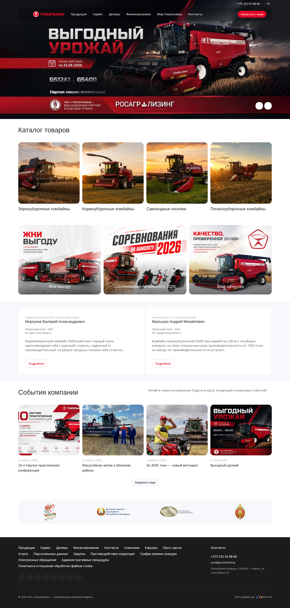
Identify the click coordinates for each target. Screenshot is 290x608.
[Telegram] (46, 577)
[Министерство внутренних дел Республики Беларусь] (240, 512)
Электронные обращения (37, 560)
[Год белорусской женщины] (50, 512)
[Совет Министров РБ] (176, 512)
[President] (113, 512)
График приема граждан (158, 554)
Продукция (26, 548)
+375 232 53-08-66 (248, 4)
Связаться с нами (252, 14)
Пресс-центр (172, 548)
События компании (48, 392)
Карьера (151, 548)
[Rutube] (29, 577)
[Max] (78, 577)
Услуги (23, 554)
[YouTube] (54, 577)
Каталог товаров (43, 130)
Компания (131, 548)
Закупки (79, 554)
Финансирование (86, 548)
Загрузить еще (145, 482)
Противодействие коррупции (113, 554)
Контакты (111, 548)
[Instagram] (37, 577)
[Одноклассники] (62, 577)
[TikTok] (70, 577)
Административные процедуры (85, 560)
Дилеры (62, 548)
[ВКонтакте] (21, 577)
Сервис (45, 548)
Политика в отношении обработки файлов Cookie (55, 566)
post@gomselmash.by (223, 562)
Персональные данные (50, 554)
